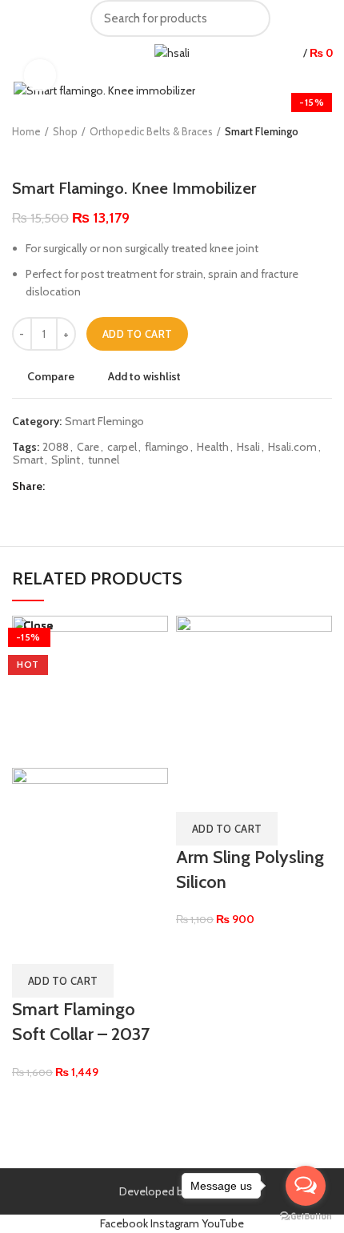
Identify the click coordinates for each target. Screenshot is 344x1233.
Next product (52, 155)
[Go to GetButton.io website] (305, 1216)
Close (38, 625)
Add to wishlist (144, 376)
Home (26, 131)
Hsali (248, 447)
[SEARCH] (249, 18)
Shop (65, 131)
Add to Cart (137, 333)
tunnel (103, 460)
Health (213, 447)
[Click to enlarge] (40, 75)
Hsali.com (292, 447)
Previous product (20, 155)
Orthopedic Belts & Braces (151, 131)
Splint (65, 460)
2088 (55, 447)
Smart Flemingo (261, 131)
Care (88, 447)
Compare (50, 376)
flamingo (167, 447)
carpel (122, 447)
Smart (28, 460)
